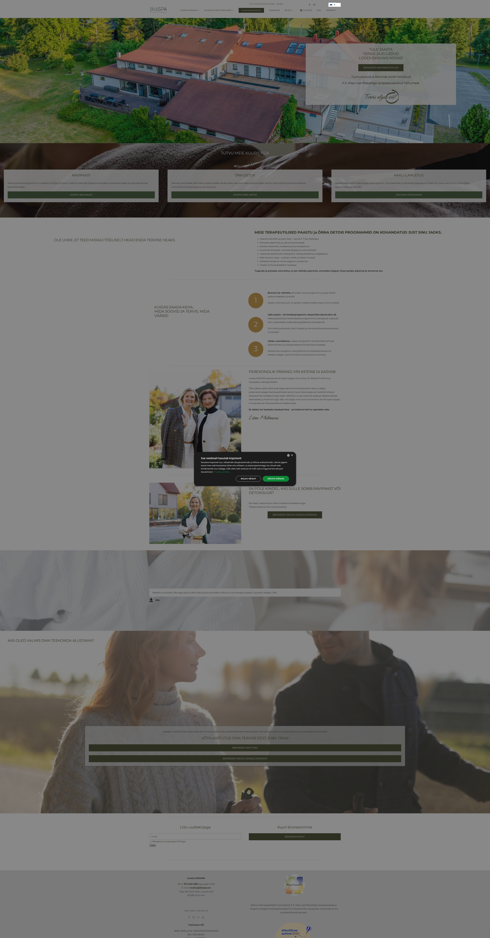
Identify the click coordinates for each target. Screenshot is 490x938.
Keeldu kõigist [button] (248, 478)
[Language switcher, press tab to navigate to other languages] (332, 5)
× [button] (292, 455)
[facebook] (310, 5)
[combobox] (288, 455)
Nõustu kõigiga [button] (276, 478)
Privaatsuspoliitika (221, 472)
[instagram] (314, 5)
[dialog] (245, 469)
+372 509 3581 (256, 4)
